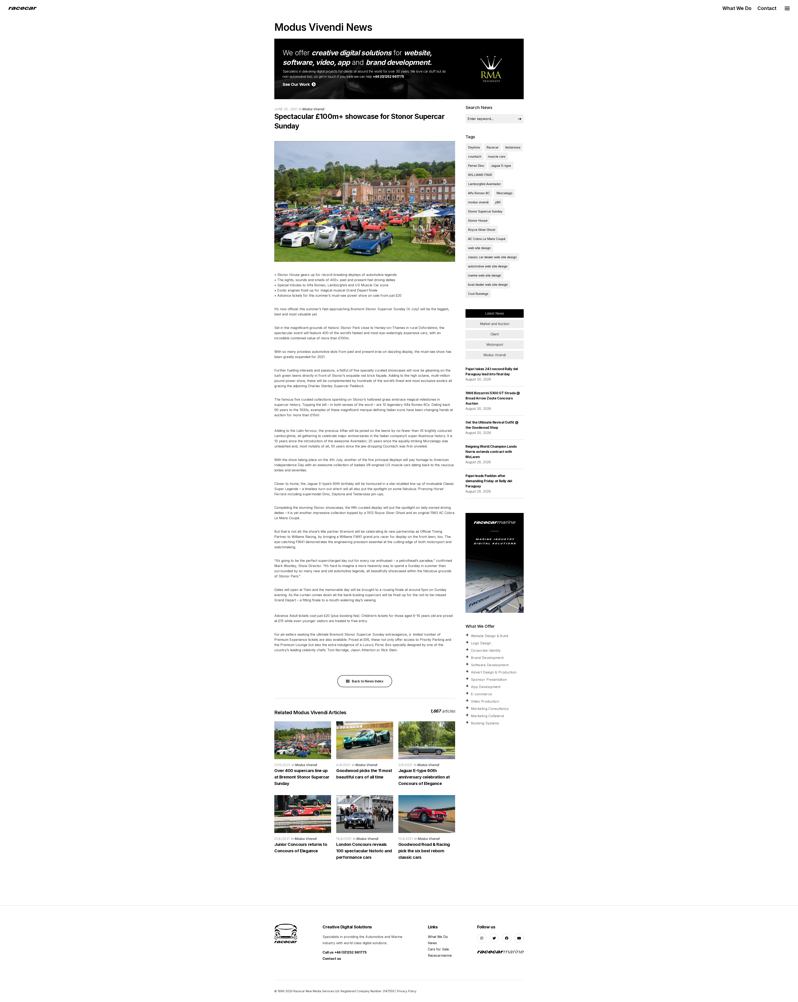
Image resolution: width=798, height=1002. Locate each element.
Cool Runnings (478, 294)
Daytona (474, 147)
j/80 (498, 202)
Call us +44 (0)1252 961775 (345, 952)
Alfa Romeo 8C (479, 193)
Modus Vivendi (313, 109)
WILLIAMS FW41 (480, 175)
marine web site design (484, 275)
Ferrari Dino (476, 166)
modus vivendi (478, 202)
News (432, 943)
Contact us (332, 958)
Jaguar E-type (501, 166)
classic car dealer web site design (492, 257)
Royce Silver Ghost (481, 230)
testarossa (512, 147)
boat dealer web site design (488, 285)
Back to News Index (367, 681)
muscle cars (496, 156)
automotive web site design (487, 266)
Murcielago (504, 193)
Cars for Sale (438, 949)
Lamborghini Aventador (484, 184)
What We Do (736, 8)
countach (474, 156)
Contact (766, 8)
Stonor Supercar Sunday (485, 211)
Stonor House (478, 220)
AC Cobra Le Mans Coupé (486, 239)
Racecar (492, 147)
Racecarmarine (440, 955)
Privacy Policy (406, 991)
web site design (479, 248)
